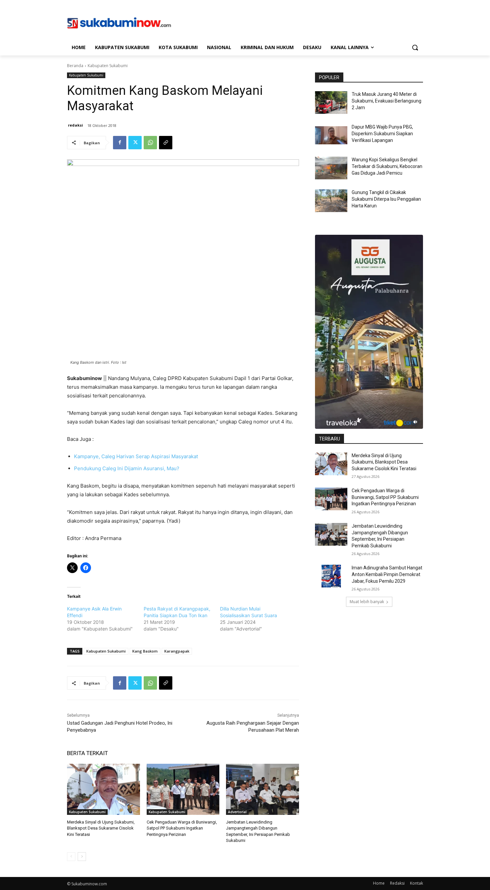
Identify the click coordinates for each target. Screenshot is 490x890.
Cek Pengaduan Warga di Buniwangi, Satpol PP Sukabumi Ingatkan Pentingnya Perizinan (182, 828)
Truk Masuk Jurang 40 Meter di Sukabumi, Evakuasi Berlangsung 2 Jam (386, 101)
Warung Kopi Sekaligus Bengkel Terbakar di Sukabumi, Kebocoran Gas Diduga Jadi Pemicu (387, 166)
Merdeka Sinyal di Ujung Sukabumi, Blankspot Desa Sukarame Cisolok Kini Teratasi (101, 828)
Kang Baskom (145, 651)
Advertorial (237, 812)
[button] (415, 47)
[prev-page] (71, 856)
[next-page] (82, 856)
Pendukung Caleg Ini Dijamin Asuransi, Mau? (126, 468)
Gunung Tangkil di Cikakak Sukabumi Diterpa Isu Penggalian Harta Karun (386, 199)
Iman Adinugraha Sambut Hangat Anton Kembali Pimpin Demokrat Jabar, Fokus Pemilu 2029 (387, 574)
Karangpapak (176, 651)
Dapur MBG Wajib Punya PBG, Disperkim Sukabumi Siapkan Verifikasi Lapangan (382, 133)
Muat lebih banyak (367, 601)
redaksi (75, 125)
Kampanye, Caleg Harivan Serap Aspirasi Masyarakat (136, 456)
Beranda (75, 65)
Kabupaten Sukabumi (108, 65)
